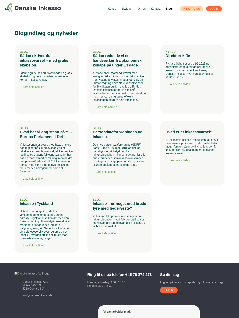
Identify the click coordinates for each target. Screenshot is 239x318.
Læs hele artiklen (33, 86)
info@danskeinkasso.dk (37, 295)
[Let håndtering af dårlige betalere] (32, 9)
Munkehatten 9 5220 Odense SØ (33, 287)
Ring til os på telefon (119, 274)
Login (168, 290)
